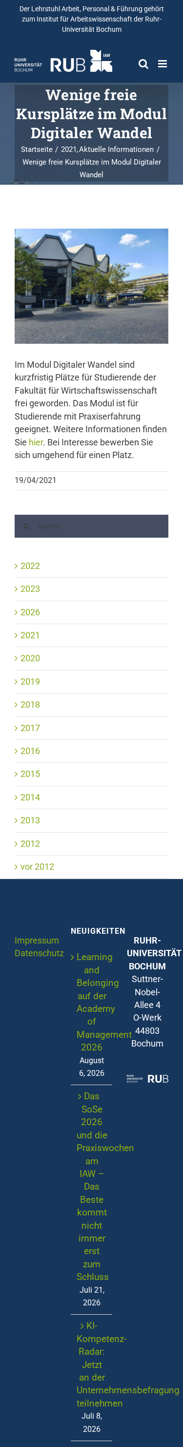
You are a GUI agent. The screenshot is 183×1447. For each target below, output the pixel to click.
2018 (30, 705)
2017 (30, 728)
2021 (30, 635)
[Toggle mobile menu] (163, 64)
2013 (30, 820)
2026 (30, 612)
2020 (30, 658)
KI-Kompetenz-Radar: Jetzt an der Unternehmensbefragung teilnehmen (92, 1364)
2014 (30, 797)
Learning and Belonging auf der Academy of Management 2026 (92, 1002)
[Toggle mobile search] (143, 64)
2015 (30, 774)
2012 (30, 844)
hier (36, 442)
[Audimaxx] (91, 286)
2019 (30, 682)
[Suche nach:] (91, 525)
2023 (30, 589)
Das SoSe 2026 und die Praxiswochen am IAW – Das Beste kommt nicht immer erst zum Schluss (92, 1186)
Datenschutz (39, 953)
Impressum (37, 940)
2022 (30, 566)
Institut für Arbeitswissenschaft (84, 19)
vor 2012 (37, 867)
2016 (30, 751)
